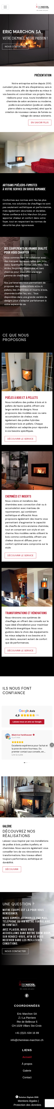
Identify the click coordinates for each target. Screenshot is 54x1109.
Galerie (27, 1070)
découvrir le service (20, 438)
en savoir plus (40, 122)
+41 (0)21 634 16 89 (27, 1032)
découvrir (11, 869)
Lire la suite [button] (17, 754)
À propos (27, 1063)
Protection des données (27, 1104)
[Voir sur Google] (7, 736)
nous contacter (15, 46)
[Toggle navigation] (5, 7)
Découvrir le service (20, 555)
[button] (2, 745)
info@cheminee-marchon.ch (27, 1040)
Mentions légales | (28, 1100)
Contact (27, 1077)
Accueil (27, 1057)
